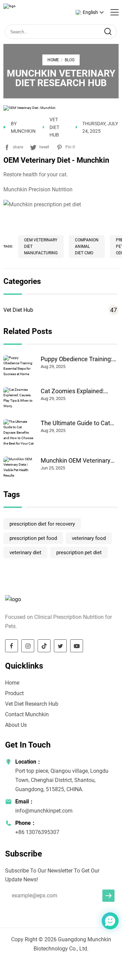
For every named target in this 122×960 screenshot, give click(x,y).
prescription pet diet (79, 552)
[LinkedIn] (94, 921)
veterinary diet (25, 552)
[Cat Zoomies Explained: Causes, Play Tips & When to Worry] (18, 398)
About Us (16, 725)
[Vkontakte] (96, 921)
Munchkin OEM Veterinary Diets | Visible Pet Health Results (75, 460)
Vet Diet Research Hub (31, 704)
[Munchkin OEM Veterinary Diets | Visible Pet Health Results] (18, 467)
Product (14, 693)
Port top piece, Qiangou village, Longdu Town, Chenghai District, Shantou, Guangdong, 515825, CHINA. (61, 780)
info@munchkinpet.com (44, 810)
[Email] (92, 921)
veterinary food (89, 538)
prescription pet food (33, 538)
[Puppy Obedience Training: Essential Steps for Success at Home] (18, 366)
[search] (108, 32)
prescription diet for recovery (42, 524)
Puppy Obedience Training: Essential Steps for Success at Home (78, 359)
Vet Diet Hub (60, 310)
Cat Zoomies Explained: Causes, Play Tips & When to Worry (79, 391)
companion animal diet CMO (87, 246)
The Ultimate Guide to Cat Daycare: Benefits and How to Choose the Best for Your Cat (77, 423)
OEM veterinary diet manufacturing (41, 246)
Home (53, 60)
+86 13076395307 (37, 832)
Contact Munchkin (27, 714)
